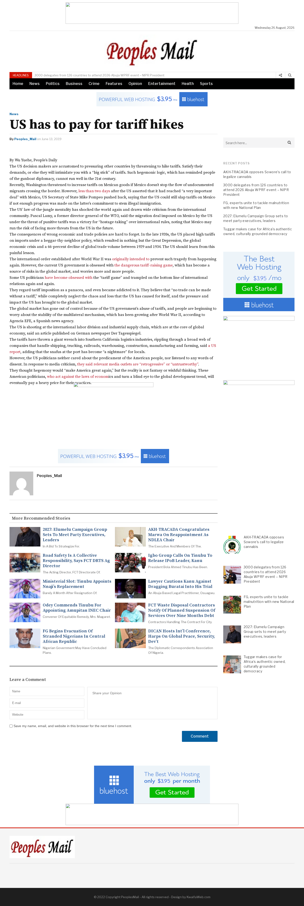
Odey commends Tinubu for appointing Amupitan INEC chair (77, 608)
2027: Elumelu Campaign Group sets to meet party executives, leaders (75, 535)
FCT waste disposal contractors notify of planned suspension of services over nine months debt (181, 610)
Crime (94, 83)
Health (188, 83)
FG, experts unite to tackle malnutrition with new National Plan (256, 205)
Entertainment (162, 83)
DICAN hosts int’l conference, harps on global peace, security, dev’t (181, 636)
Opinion (135, 83)
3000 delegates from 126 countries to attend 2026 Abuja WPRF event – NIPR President (99, 75)
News (34, 83)
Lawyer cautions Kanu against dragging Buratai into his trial (180, 584)
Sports (206, 83)
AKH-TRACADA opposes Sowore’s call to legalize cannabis (257, 174)
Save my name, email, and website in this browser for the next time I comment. (73, 726)
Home (18, 83)
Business (74, 83)
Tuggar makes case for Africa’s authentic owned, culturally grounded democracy (257, 231)
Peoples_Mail (25, 139)
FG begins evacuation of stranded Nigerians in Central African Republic (74, 636)
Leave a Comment (28, 679)
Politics (53, 83)
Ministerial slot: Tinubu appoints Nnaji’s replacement (77, 584)
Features (114, 83)
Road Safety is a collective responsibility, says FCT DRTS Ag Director (76, 561)
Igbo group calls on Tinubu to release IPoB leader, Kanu (180, 558)
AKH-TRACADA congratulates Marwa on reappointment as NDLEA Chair (178, 535)
